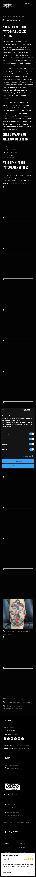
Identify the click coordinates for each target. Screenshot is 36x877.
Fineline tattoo (11, 780)
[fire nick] (18, 288)
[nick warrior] (18, 350)
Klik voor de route (11, 739)
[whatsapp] (19, 713)
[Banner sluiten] (33, 410)
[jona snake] (18, 196)
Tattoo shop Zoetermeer (25, 797)
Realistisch (10, 143)
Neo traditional (11, 138)
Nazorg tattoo (11, 774)
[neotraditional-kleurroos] (18, 646)
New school (10, 135)
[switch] (31, 439)
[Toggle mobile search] (29, 4)
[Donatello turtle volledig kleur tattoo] (17, 680)
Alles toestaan (18, 461)
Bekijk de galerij (11, 791)
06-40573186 (14, 709)
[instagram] (8, 713)
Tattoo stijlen (11, 777)
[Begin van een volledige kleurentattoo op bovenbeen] (18, 684)
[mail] (22, 713)
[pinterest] (12, 713)
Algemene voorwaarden (20, 723)
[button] (33, 855)
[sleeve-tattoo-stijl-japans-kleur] (18, 609)
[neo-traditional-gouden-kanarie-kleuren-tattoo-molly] (18, 547)
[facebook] (5, 713)
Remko (20, 158)
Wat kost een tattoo (13, 785)
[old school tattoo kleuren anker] (18, 578)
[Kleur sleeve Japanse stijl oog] (14, 677)
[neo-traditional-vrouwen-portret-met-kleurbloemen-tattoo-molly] (18, 517)
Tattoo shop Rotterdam (14, 797)
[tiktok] (15, 713)
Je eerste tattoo (11, 782)
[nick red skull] (18, 319)
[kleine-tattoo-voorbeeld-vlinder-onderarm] (18, 615)
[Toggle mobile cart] (26, 4)
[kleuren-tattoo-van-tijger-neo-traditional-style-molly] (18, 486)
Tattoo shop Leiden (20, 795)
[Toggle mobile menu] (32, 4)
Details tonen (27, 456)
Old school (10, 133)
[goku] (18, 381)
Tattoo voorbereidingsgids (15, 788)
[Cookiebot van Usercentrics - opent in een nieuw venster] (22, 410)
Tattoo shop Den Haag (10, 795)
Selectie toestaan (18, 466)
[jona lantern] (18, 227)
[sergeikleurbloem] (18, 165)
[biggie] (18, 258)
